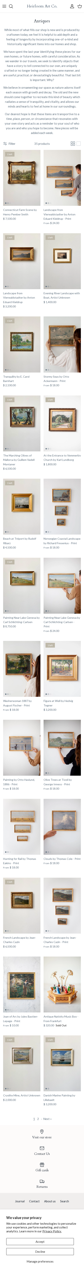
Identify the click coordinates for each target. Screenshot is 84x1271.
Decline (40, 1251)
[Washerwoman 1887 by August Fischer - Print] (21, 669)
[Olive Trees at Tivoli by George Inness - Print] (62, 748)
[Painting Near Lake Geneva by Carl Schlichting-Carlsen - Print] (62, 586)
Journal (20, 1201)
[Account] (71, 6)
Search (64, 1201)
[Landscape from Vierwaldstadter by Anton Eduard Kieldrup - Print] (62, 178)
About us (50, 1201)
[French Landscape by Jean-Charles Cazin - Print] (62, 906)
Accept (40, 1241)
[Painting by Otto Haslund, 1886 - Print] (21, 748)
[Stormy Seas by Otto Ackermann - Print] (62, 344)
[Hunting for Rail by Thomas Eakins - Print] (21, 827)
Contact (34, 1201)
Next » (47, 1119)
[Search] (13, 6)
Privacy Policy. (52, 1231)
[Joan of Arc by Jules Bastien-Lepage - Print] (21, 984)
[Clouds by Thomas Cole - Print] (62, 827)
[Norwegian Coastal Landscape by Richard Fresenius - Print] (62, 507)
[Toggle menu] (4, 6)
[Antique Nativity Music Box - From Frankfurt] (62, 984)
